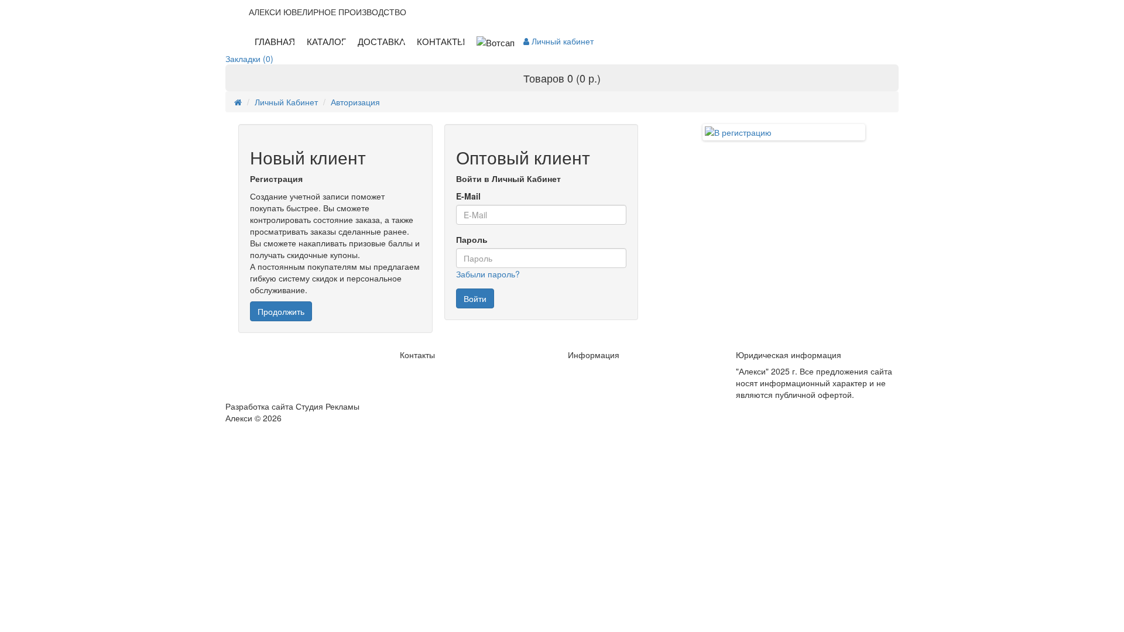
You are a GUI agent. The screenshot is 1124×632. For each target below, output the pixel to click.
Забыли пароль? (488, 274)
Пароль (472, 239)
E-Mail (468, 196)
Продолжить (281, 311)
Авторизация (355, 102)
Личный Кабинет (286, 102)
